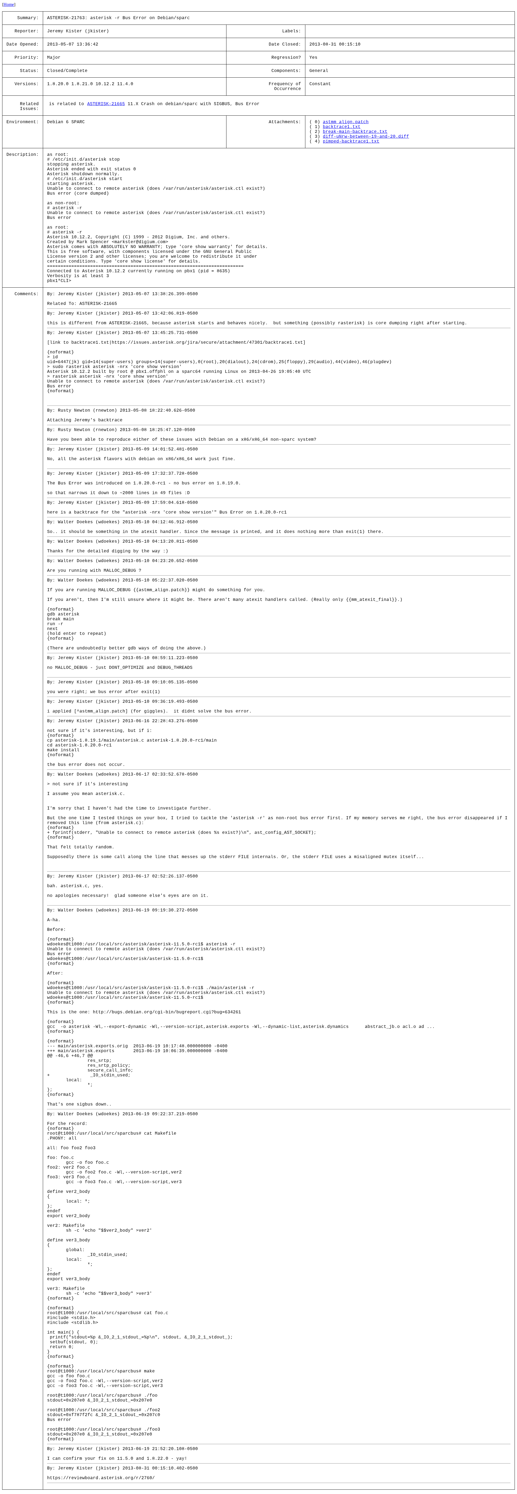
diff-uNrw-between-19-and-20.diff (366, 136)
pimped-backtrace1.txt (351, 141)
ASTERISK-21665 (106, 104)
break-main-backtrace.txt (355, 131)
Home (9, 4)
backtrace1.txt (342, 127)
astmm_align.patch (346, 122)
